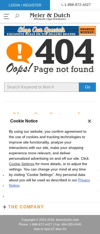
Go (87, 87)
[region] (50, 157)
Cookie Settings (21, 164)
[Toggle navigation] (6, 16)
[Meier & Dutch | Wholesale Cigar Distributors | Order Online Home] (50, 18)
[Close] (89, 121)
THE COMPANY (26, 207)
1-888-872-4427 (77, 5)
